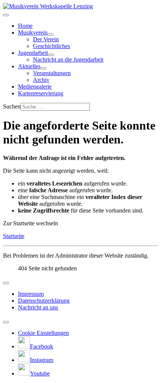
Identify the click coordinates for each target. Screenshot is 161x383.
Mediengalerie (35, 86)
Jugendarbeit (33, 53)
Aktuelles (29, 66)
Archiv (41, 80)
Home (25, 26)
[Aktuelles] (43, 68)
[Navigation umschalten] (6, 15)
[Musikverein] (51, 34)
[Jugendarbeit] (51, 55)
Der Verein (46, 39)
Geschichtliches (51, 46)
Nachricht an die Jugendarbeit (68, 59)
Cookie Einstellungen (43, 333)
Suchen (12, 106)
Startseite (13, 236)
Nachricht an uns (38, 307)
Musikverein (33, 32)
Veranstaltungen (52, 73)
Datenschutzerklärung (44, 300)
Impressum (31, 294)
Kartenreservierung (40, 93)
